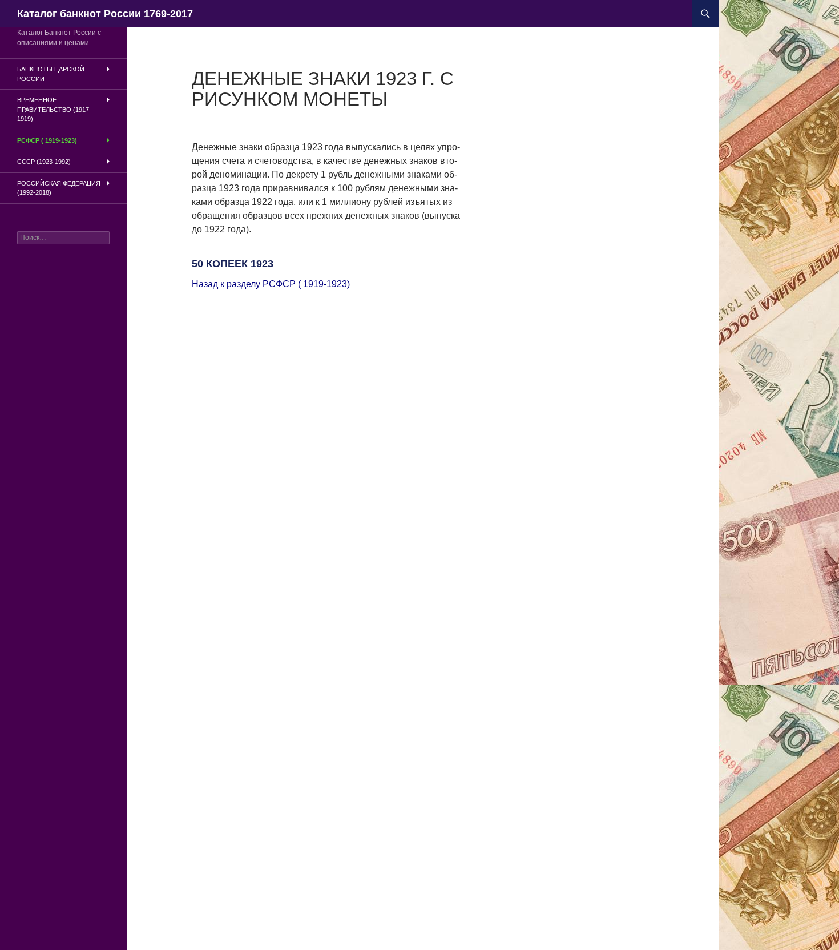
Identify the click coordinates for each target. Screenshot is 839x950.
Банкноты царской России (50, 74)
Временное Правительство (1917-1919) (54, 109)
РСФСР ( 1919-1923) (306, 284)
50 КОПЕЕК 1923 (232, 263)
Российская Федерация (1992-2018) (58, 188)
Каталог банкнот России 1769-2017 (105, 13)
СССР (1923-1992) (44, 161)
